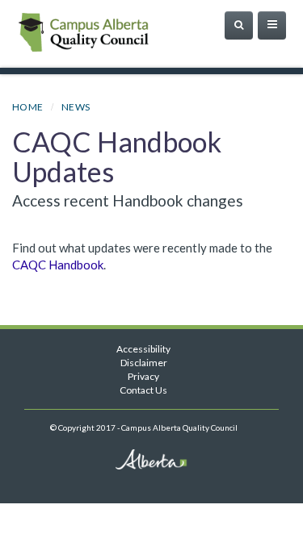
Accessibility (143, 349)
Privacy (143, 376)
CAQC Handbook (57, 264)
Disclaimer (143, 363)
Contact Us (143, 390)
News (75, 107)
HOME (28, 107)
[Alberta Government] (109, 51)
